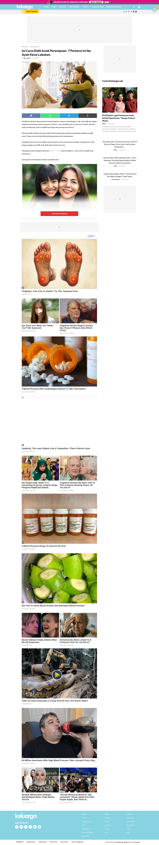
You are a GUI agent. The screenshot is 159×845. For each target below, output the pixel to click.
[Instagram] (126, 12)
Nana (104, 123)
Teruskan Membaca (59, 214)
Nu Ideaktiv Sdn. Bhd (120, 842)
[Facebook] (123, 12)
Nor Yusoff (27, 58)
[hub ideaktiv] (139, 6)
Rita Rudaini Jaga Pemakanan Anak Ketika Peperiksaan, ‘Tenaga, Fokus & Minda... (118, 118)
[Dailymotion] (136, 12)
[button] (133, 7)
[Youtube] (133, 12)
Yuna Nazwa (116, 179)
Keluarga (25, 46)
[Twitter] (128, 12)
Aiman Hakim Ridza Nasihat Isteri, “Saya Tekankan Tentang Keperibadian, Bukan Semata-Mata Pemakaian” (119, 160)
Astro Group (137, 842)
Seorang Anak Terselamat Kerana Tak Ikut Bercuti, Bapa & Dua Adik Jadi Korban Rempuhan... (119, 144)
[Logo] (24, 6)
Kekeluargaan (34, 46)
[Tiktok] (131, 12)
